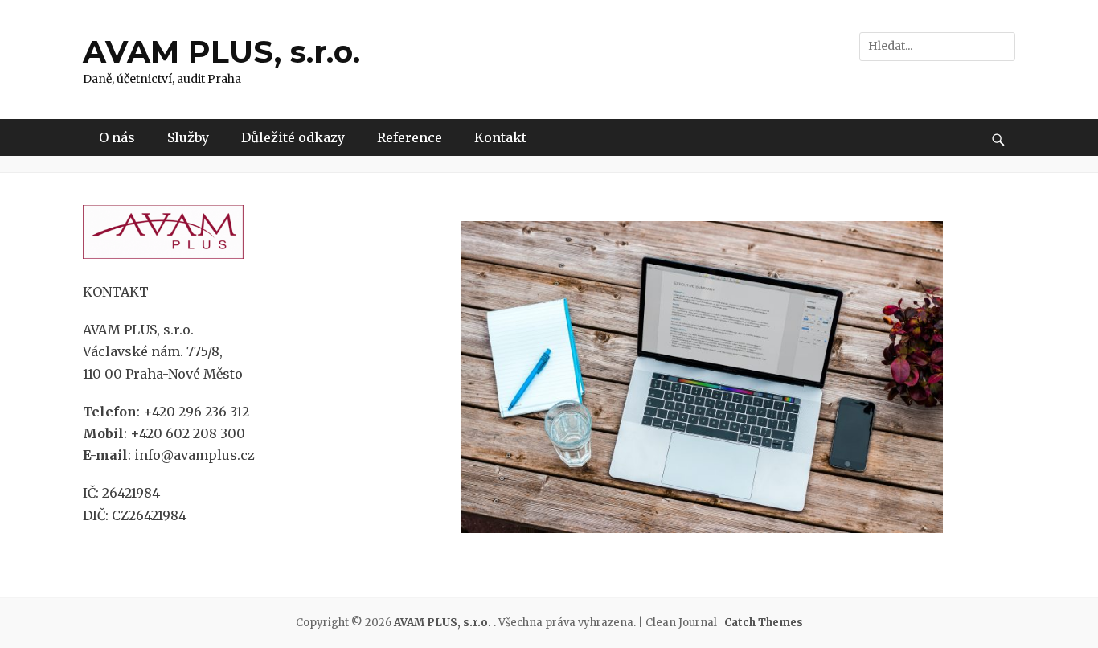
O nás (117, 137)
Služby (188, 137)
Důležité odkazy (293, 137)
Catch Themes (763, 623)
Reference (409, 137)
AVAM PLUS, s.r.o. (221, 52)
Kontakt (500, 137)
